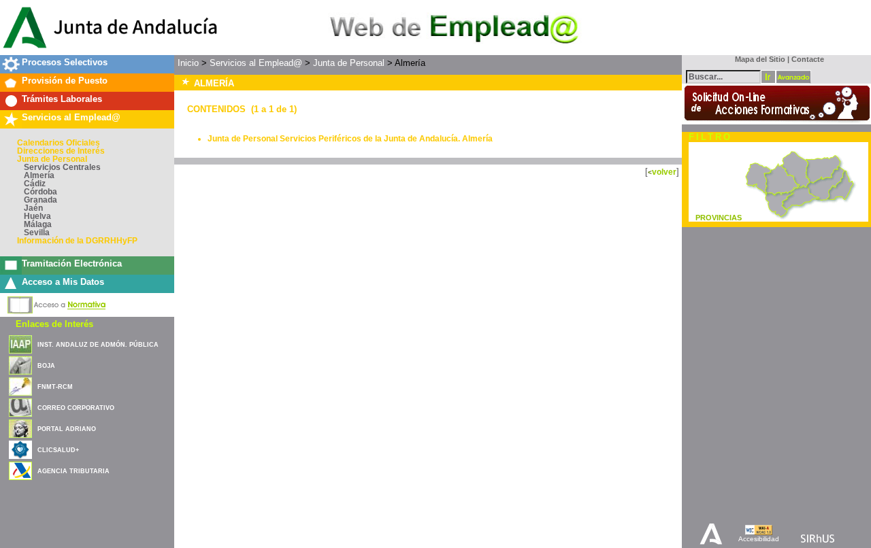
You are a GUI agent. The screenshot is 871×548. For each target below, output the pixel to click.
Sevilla (37, 232)
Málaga (38, 224)
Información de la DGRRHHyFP (77, 240)
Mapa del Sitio (757, 59)
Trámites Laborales (62, 99)
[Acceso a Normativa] (57, 302)
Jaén (33, 208)
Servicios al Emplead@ (71, 117)
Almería (39, 175)
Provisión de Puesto (65, 80)
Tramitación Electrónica (72, 263)
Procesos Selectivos (65, 62)
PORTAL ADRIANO (66, 429)
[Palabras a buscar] (723, 76)
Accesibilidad (758, 539)
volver (664, 171)
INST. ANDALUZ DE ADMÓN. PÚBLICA (98, 344)
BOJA (46, 365)
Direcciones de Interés (61, 151)
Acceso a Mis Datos (63, 282)
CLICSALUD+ (58, 450)
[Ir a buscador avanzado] (793, 77)
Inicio (188, 63)
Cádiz (35, 183)
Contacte (807, 59)
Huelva (37, 216)
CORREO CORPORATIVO (75, 408)
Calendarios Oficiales (58, 143)
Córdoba (40, 191)
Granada (40, 200)
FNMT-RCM (55, 386)
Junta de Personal (52, 159)
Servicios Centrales (62, 167)
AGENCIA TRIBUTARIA (73, 471)
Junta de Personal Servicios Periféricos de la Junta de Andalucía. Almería (350, 138)
